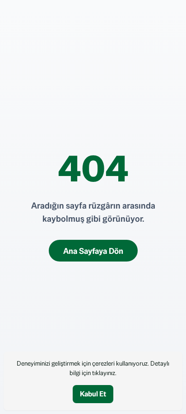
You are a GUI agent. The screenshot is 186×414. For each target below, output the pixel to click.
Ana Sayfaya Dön (93, 251)
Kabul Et (93, 394)
